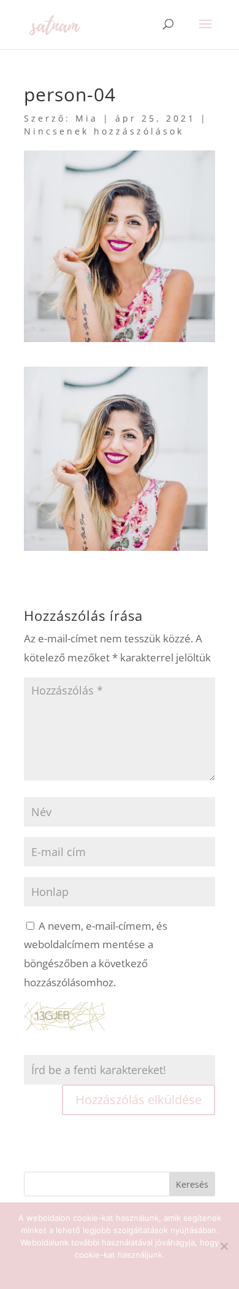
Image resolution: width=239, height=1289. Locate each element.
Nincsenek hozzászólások (104, 131)
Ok (120, 1270)
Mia (86, 118)
